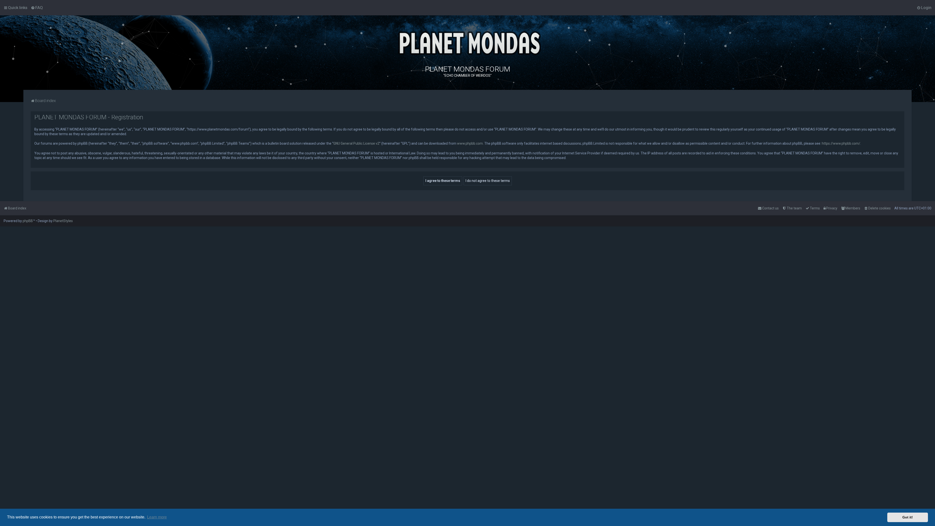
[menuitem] (37, 7)
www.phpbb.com (470, 143)
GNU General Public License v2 (356, 143)
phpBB (28, 221)
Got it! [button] (907, 517)
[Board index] (467, 42)
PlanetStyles (63, 221)
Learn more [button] (157, 517)
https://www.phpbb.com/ (841, 143)
